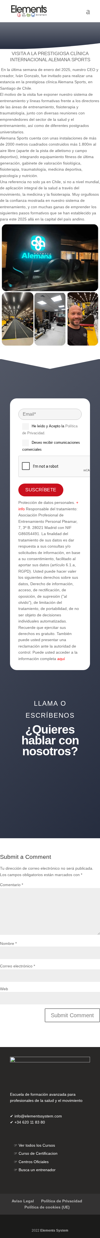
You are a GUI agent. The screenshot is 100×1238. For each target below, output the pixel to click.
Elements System (54, 1230)
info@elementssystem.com (38, 1116)
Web (4, 989)
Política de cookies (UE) (47, 1207)
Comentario (11, 884)
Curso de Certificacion (38, 1153)
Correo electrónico (17, 966)
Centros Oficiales (34, 1161)
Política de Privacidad (61, 1201)
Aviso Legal (23, 1201)
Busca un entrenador (37, 1170)
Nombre (8, 943)
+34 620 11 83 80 (50, 800)
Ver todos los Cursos (37, 1145)
